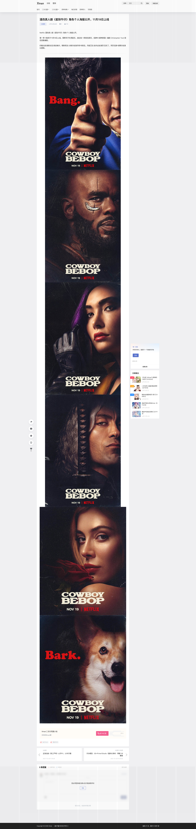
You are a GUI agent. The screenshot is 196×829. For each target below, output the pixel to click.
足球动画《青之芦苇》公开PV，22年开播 (57, 753)
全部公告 (145, 366)
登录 (135, 355)
